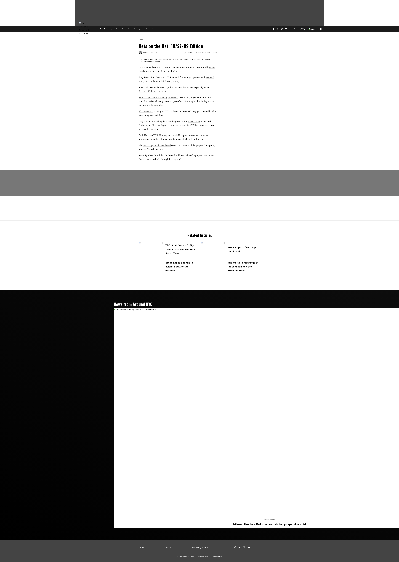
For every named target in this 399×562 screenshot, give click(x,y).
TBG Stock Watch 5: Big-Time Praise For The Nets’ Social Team (180, 249)
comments (190, 52)
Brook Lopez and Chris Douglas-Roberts (158, 97)
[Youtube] (286, 29)
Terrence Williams (147, 91)
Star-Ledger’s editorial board (157, 145)
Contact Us (149, 29)
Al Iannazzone (146, 111)
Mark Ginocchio (151, 52)
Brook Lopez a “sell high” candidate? (243, 249)
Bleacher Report (159, 125)
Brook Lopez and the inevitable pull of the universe (179, 266)
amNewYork (269, 519)
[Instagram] (282, 29)
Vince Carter (194, 121)
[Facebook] (274, 29)
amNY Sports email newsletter (171, 59)
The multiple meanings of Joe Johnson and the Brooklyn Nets (243, 266)
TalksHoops (160, 135)
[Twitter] (278, 29)
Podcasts (120, 29)
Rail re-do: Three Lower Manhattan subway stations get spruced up (270, 524)
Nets (141, 39)
